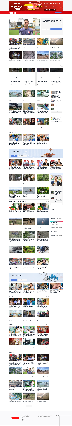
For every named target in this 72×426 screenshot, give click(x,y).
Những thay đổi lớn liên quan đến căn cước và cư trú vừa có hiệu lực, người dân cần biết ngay (28, 212)
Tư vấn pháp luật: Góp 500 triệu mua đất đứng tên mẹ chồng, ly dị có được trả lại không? (55, 168)
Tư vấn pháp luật (25, 166)
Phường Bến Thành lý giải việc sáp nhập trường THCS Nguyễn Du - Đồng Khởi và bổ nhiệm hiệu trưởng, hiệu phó (58, 199)
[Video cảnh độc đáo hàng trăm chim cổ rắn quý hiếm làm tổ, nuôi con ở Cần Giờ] (43, 190)
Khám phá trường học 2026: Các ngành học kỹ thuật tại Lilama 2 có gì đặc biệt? (42, 143)
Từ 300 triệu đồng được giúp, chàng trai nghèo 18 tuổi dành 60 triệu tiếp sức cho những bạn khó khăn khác (28, 320)
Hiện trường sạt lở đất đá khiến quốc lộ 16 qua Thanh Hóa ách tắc (29, 255)
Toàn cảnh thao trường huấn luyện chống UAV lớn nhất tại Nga (14, 227)
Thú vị (10, 173)
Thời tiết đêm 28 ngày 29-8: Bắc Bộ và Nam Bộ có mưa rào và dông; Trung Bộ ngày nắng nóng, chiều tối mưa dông (28, 389)
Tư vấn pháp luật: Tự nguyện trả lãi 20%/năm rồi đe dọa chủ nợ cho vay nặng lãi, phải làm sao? (42, 168)
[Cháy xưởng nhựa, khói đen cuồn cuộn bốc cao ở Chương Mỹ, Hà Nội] (15, 106)
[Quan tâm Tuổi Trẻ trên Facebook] (58, 416)
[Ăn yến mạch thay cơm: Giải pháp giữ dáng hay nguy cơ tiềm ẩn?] (29, 286)
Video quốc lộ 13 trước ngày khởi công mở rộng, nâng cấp (28, 47)
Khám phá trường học (13, 132)
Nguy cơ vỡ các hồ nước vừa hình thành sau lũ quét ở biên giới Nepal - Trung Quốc (29, 100)
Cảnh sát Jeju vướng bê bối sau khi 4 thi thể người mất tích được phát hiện (58, 193)
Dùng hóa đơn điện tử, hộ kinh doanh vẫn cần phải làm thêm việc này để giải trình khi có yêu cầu (15, 168)
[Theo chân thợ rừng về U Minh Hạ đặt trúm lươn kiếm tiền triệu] (43, 177)
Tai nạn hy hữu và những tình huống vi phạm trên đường (14, 70)
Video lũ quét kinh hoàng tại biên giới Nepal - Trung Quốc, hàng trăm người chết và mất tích (42, 240)
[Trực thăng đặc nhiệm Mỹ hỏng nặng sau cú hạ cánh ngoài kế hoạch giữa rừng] (15, 234)
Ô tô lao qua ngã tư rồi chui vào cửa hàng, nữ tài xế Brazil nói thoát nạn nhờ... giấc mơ (42, 267)
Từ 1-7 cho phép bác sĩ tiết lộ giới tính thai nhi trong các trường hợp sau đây (15, 292)
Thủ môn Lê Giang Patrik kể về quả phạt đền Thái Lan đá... (57, 100)
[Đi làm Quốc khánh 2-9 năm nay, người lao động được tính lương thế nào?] (43, 329)
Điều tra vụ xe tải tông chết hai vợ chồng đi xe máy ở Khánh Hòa (55, 47)
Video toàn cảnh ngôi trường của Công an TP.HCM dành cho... (57, 118)
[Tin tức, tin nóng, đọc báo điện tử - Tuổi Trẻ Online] (13, 13)
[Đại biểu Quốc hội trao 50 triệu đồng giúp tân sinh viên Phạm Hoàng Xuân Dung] (15, 301)
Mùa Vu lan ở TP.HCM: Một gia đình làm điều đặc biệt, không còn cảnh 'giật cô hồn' (42, 320)
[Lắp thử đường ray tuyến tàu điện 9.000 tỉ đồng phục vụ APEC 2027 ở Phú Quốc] (52, 105)
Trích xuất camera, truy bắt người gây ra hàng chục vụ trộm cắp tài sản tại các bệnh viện (28, 61)
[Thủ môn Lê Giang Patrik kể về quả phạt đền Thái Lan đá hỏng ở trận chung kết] (24, 26)
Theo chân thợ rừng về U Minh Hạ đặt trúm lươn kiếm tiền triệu (42, 183)
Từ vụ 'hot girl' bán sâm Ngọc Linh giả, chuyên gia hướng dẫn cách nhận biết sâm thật (56, 188)
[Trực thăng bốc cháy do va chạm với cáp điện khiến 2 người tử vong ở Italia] (43, 221)
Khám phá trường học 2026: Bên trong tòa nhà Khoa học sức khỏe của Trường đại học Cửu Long (29, 143)
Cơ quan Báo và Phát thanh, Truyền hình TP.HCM (27, 420)
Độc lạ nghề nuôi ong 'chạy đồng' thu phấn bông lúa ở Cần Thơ (42, 47)
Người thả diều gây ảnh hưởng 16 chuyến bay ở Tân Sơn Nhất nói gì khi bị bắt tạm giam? (29, 112)
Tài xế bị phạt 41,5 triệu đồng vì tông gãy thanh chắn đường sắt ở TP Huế (42, 255)
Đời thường (11, 296)
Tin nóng (10, 59)
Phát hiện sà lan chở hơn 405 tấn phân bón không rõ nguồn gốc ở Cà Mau (42, 112)
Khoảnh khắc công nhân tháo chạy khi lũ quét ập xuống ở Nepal (57, 109)
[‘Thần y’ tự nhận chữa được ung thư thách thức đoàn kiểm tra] (52, 96)
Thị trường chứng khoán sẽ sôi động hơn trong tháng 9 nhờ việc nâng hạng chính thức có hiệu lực (28, 348)
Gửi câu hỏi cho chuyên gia (22, 155)
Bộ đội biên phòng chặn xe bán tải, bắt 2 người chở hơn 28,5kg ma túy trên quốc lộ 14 (15, 61)
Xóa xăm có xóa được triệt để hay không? (42, 292)
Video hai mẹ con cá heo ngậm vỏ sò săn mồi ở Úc (28, 196)
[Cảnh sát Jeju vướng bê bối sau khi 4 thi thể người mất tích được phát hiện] (52, 192)
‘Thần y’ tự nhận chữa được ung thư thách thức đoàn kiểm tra (57, 96)
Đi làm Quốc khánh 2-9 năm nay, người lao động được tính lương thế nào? (42, 335)
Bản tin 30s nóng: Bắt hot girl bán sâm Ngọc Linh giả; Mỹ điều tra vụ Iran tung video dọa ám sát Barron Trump (29, 128)
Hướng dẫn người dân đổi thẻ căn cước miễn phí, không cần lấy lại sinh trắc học (29, 335)
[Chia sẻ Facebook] (58, 23)
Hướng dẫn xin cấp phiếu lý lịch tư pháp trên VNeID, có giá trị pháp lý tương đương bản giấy (42, 212)
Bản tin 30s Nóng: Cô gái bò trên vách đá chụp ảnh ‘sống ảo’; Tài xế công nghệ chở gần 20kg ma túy (42, 128)
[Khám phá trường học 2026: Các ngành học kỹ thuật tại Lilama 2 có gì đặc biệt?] (43, 137)
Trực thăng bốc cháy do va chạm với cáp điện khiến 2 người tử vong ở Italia (42, 227)
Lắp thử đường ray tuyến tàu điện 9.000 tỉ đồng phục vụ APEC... (57, 105)
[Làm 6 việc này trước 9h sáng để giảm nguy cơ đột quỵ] (43, 341)
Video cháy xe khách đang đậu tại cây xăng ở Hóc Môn (15, 255)
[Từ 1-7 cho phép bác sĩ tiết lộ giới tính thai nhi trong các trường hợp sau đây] (15, 286)
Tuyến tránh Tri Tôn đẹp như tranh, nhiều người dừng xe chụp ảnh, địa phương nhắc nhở (14, 196)
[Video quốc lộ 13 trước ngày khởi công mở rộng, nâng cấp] (29, 41)
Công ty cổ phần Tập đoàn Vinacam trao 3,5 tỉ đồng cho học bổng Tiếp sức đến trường (15, 320)
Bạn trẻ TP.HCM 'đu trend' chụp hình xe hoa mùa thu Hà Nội (28, 183)
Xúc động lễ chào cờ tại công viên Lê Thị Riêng (28, 307)
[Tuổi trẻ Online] (15, 418)
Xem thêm (29, 405)
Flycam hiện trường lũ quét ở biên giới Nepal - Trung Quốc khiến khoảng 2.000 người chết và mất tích (28, 228)
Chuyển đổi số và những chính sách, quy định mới (17, 201)
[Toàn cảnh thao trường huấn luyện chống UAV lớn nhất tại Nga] (15, 221)
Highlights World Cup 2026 (28, 69)
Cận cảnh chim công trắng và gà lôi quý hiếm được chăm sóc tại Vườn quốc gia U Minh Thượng (15, 184)
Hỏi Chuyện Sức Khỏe (39, 290)
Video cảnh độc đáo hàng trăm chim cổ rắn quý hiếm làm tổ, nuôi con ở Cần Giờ (42, 196)
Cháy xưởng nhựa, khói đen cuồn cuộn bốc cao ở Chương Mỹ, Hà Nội (15, 112)
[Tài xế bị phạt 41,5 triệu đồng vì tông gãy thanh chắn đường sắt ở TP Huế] (43, 249)
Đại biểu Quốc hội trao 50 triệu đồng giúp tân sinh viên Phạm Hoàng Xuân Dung (14, 307)
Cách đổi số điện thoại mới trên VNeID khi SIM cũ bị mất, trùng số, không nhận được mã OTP (15, 212)
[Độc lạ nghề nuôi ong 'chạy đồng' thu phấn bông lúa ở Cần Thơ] (43, 41)
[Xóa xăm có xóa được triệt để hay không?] (43, 286)
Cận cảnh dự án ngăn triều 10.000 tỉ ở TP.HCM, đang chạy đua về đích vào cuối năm (15, 100)
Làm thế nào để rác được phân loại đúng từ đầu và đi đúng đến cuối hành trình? (42, 307)
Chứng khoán (39, 69)
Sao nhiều (52, 116)
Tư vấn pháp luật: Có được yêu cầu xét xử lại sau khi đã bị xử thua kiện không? (29, 168)
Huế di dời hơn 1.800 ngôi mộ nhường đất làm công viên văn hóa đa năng (42, 60)
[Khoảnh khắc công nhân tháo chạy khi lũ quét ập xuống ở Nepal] (52, 109)
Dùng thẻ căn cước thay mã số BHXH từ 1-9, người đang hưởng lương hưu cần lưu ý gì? (15, 335)
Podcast (56, 173)
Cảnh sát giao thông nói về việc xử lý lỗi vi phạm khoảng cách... (57, 92)
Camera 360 (11, 68)
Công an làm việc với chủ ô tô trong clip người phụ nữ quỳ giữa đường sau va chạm (15, 267)
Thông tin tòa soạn (24, 419)
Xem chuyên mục (13, 155)
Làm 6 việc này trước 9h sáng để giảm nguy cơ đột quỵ (42, 347)
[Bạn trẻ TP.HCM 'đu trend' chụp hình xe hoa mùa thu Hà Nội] (29, 177)
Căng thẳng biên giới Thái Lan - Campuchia (55, 70)
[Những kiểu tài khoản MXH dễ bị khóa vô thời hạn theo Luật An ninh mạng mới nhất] (15, 341)
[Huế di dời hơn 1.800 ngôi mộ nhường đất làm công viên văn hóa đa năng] (43, 55)
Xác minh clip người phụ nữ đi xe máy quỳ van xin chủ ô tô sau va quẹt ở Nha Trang (28, 267)
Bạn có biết (38, 68)
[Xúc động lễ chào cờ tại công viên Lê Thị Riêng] (29, 301)
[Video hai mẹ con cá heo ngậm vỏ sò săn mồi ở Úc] (29, 190)
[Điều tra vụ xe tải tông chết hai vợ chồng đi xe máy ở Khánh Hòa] (56, 41)
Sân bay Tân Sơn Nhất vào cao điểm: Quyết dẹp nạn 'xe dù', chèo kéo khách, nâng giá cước (42, 100)
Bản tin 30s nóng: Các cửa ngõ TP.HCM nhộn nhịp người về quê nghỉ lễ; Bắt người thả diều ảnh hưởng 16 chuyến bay (15, 48)
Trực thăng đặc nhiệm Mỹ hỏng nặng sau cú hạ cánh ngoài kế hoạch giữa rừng (14, 240)
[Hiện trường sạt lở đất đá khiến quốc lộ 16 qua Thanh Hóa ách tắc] (29, 249)
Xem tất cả (11, 84)
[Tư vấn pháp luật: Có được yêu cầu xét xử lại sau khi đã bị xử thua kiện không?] (29, 162)
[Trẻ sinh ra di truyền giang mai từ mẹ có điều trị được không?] (56, 286)
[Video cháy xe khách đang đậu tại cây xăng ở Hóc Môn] (15, 249)
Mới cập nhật (11, 352)
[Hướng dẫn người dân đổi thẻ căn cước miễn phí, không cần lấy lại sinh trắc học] (29, 329)
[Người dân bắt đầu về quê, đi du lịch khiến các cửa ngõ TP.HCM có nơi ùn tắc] (56, 55)
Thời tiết (24, 387)
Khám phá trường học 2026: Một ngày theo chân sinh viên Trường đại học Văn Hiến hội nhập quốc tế (15, 143)
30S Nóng (11, 117)
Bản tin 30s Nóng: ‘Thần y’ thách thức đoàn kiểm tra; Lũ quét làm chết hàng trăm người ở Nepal (14, 128)
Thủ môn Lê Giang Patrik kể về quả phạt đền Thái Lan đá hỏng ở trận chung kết (51, 21)
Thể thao (25, 68)
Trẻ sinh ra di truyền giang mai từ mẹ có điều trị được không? (55, 292)
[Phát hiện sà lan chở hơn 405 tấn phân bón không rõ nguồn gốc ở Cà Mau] (43, 106)
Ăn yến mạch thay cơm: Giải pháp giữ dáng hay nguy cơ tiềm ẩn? (28, 292)
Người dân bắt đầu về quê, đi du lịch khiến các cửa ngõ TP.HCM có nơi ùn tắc (55, 61)
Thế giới (52, 68)
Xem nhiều (52, 89)
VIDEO (18, 13)
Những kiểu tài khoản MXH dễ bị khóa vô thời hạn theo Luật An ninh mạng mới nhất (15, 348)
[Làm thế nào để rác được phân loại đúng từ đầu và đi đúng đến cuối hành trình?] (43, 301)
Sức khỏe (24, 290)
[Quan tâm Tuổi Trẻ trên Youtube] (56, 416)
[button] (60, 66)
